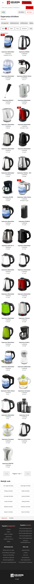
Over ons (25, 555)
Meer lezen (3, 19)
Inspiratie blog (25, 550)
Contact (26, 552)
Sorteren (24, 28)
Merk (4, 28)
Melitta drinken (8, 506)
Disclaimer (29, 562)
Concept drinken (8, 496)
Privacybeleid (22, 562)
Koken (8, 532)
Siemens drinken (25, 506)
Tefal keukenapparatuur (25, 528)
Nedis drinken (26, 491)
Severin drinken (8, 512)
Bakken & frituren (8, 539)
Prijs (17, 28)
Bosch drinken (26, 512)
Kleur (11, 28)
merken (28, 525)
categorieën (11, 526)
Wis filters (21, 12)
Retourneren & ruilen (8, 550)
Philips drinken (8, 491)
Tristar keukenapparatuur (25, 538)
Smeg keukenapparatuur (25, 531)
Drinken (8, 529)
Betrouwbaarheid (25, 560)
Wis (31, 28)
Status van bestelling (8, 555)
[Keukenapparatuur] (3, 12)
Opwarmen (9, 536)
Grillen (8, 541)
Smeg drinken (26, 501)
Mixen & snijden (8, 534)
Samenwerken (25, 557)
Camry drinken (25, 496)
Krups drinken (8, 501)
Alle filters (29, 12)
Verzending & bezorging (8, 552)
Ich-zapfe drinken (8, 486)
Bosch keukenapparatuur (25, 533)
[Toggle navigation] (3, 2)
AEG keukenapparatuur (25, 536)
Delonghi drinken (26, 486)
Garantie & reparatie (8, 557)
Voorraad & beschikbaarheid (8, 562)
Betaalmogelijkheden (8, 560)
